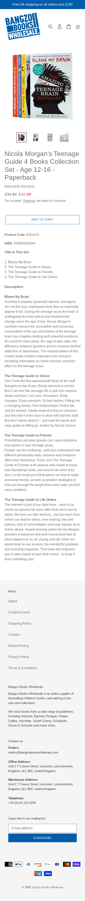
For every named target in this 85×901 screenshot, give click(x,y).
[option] (21, 137)
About (12, 601)
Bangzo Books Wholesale (47, 887)
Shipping (28, 200)
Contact (14, 634)
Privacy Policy (18, 657)
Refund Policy (18, 645)
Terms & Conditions (22, 668)
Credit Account (19, 612)
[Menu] (77, 26)
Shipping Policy (19, 623)
